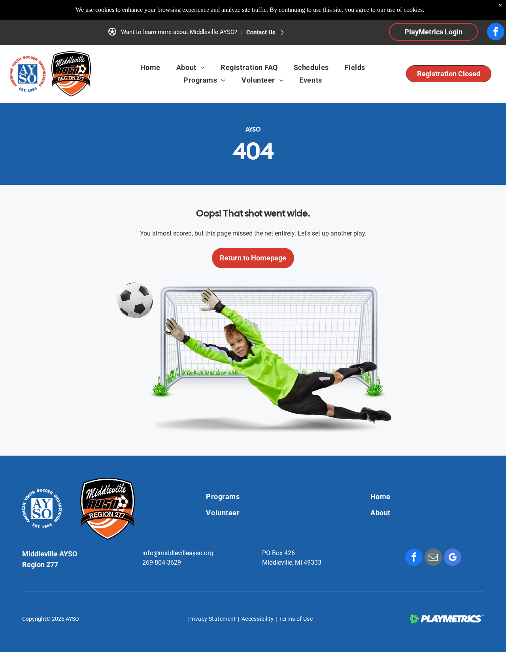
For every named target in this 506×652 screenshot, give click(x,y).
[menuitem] (150, 67)
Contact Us (261, 32)
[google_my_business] (452, 558)
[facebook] (495, 32)
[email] (433, 558)
